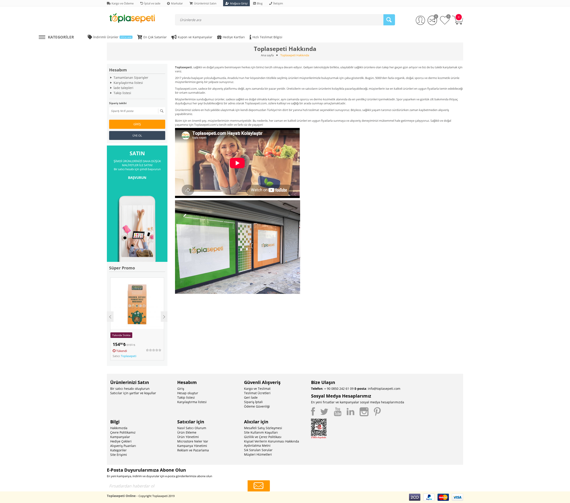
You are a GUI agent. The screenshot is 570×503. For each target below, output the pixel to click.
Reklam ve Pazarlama (193, 450)
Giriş (137, 124)
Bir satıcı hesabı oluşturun (130, 388)
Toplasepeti (128, 356)
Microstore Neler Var (192, 441)
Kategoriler (118, 450)
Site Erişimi (118, 454)
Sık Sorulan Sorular (258, 450)
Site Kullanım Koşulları (261, 432)
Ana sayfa (267, 55)
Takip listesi (122, 93)
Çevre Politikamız (123, 432)
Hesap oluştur (187, 393)
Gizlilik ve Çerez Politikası (262, 437)
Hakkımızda (118, 428)
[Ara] (389, 19)
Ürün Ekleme (186, 432)
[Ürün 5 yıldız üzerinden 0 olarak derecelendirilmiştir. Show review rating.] (154, 350)
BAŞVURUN (137, 177)
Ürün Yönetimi (188, 437)
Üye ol (137, 135)
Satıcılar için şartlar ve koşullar (133, 393)
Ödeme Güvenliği (257, 406)
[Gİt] (161, 111)
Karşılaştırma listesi (128, 83)
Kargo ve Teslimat (257, 388)
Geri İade (251, 397)
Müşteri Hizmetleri (258, 454)
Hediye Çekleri (121, 441)
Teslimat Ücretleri (257, 393)
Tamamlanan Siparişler (131, 77)
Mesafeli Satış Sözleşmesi (263, 428)
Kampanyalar (120, 437)
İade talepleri (123, 88)
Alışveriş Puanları (123, 446)
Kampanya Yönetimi (192, 446)
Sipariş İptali (253, 402)
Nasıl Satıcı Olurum (191, 428)
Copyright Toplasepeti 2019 (156, 496)
